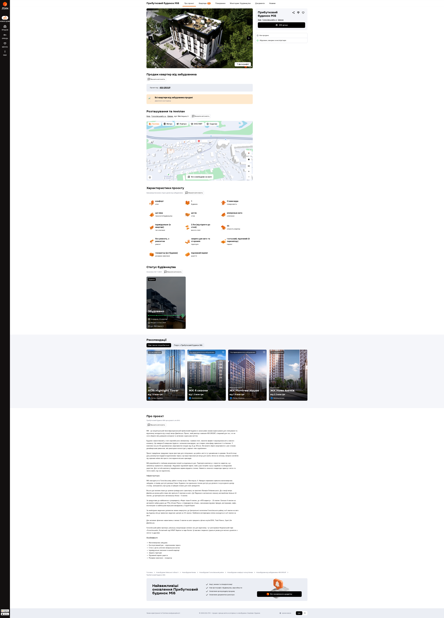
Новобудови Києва (189, 572)
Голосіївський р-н (158, 116)
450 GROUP (165, 87)
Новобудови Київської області (167, 572)
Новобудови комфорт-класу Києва (240, 572)
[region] (199, 151)
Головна (149, 572)
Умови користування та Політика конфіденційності (163, 613)
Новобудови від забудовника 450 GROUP (271, 572)
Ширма (170, 116)
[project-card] (165, 375)
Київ (148, 116)
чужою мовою (286, 613)
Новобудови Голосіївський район (211, 572)
